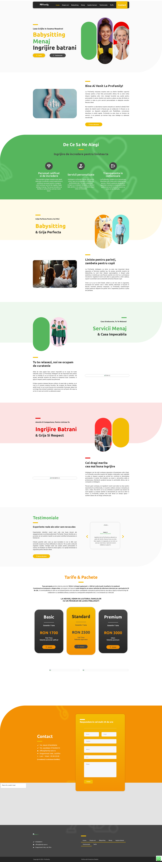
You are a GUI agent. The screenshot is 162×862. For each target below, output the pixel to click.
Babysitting (74, 5)
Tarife (112, 5)
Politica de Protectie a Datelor (89, 859)
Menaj (83, 5)
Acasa (57, 5)
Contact (122, 5)
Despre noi (65, 5)
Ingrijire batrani (92, 5)
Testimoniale (103, 5)
